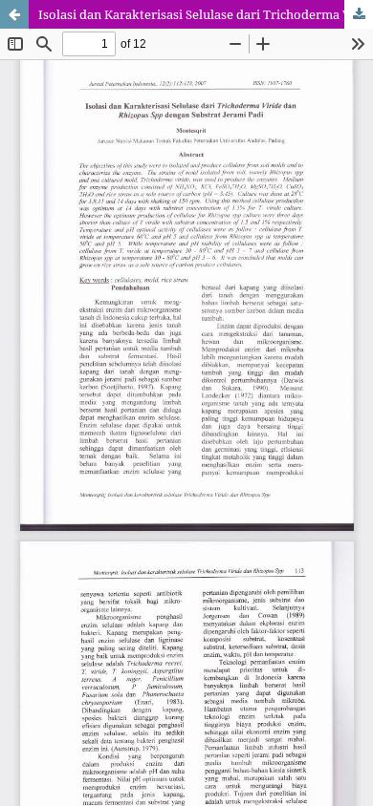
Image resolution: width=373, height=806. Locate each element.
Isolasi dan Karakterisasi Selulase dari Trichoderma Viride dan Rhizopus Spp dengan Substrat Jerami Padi (205, 14)
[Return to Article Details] (14, 14)
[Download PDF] (358, 14)
